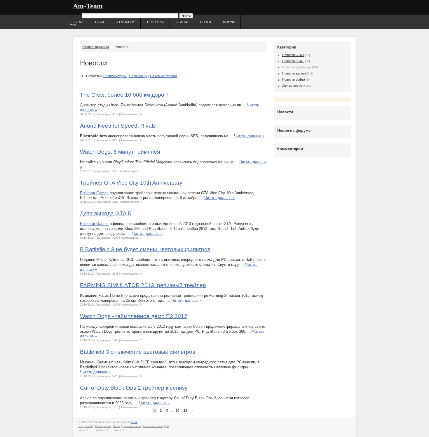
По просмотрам (115, 76)
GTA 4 (99, 22)
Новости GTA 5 (293, 61)
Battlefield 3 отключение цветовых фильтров (137, 352)
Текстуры (155, 22)
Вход (72, 24)
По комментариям (163, 76)
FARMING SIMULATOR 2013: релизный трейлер (143, 285)
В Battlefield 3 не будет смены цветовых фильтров (145, 249)
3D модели (125, 22)
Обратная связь (153, 426)
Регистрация (78, 32)
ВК (167, 426)
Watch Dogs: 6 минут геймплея (120, 152)
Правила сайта (132, 426)
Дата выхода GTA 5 (105, 213)
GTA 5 (78, 22)
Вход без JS (85, 426)
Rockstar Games (94, 193)
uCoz (134, 422)
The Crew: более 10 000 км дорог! (124, 95)
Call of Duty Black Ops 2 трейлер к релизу (134, 388)
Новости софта (293, 79)
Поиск (116, 426)
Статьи (182, 22)
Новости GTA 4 (293, 55)
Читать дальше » (249, 136)
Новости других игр (296, 67)
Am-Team (88, 6)
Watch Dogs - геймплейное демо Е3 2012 (133, 316)
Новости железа (294, 73)
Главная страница (95, 46)
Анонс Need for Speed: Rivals (118, 126)
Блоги (205, 22)
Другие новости (293, 85)
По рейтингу (138, 76)
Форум (229, 22)
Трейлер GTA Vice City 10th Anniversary (131, 183)
